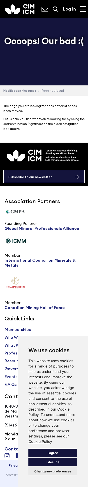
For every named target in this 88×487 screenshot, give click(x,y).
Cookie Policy (40, 441)
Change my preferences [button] (52, 471)
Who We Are (16, 337)
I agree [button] (53, 453)
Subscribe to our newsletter (30, 177)
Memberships (18, 329)
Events (11, 376)
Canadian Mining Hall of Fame (35, 307)
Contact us (17, 449)
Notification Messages (19, 90)
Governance (17, 368)
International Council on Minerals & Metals (40, 263)
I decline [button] (52, 462)
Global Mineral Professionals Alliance (42, 228)
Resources (15, 360)
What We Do (16, 345)
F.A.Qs (11, 384)
